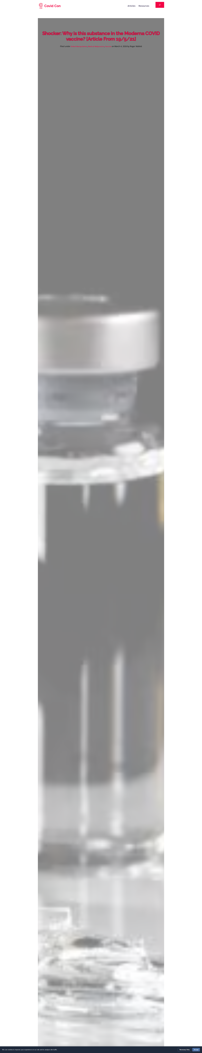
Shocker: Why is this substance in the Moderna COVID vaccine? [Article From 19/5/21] (101, 36)
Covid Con (52, 6)
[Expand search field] (159, 5)
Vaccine (108, 46)
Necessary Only (184, 1049)
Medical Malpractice (96, 46)
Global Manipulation (79, 46)
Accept (196, 1049)
